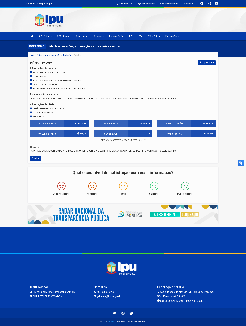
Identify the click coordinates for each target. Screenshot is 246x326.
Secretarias (81, 36)
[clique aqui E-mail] (115, 313)
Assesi (111, 321)
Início (32, 55)
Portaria (67, 55)
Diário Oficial (154, 36)
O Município (63, 36)
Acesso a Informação (49, 55)
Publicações (171, 36)
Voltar (36, 158)
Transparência (116, 36)
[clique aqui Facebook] (123, 313)
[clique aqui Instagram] (131, 313)
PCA (141, 36)
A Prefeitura (45, 36)
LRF (130, 36)
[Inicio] (32, 36)
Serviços (98, 36)
